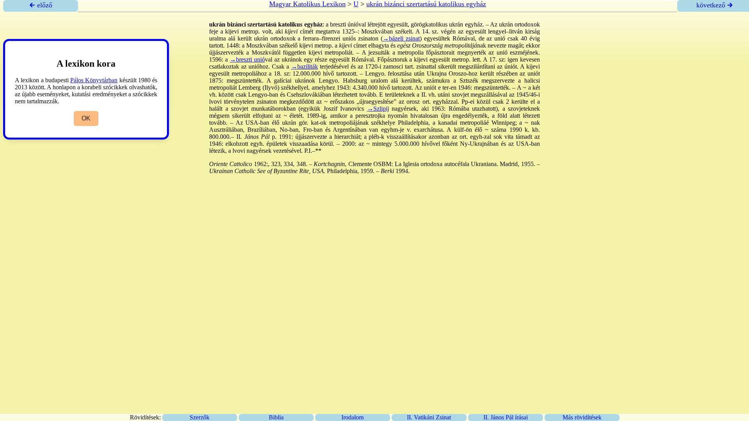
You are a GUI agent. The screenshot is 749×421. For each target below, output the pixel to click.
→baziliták (304, 66)
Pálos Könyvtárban (93, 80)
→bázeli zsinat (401, 38)
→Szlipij (378, 108)
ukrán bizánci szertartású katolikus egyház (426, 4)
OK (86, 118)
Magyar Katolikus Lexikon (307, 4)
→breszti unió (247, 59)
